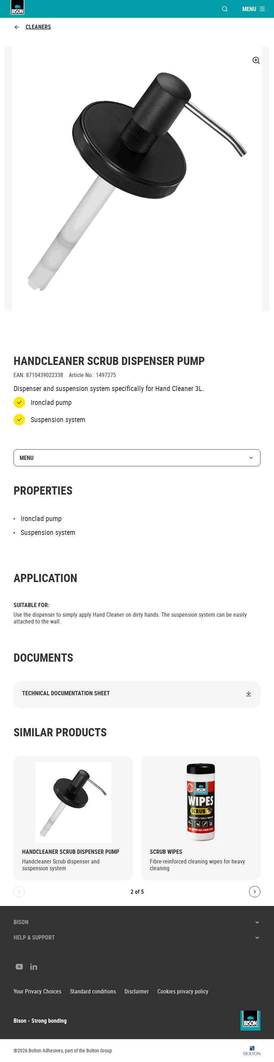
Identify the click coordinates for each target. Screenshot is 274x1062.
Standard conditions (93, 991)
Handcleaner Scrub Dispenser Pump (70, 851)
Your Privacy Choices (37, 991)
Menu (27, 458)
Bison (21, 922)
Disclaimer (137, 991)
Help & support (34, 937)
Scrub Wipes (166, 851)
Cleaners (38, 27)
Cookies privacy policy (182, 991)
